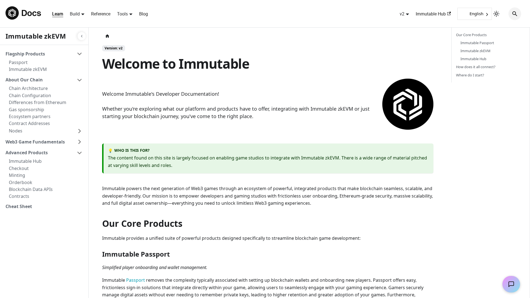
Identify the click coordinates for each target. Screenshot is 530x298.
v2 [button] (402, 14)
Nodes (15, 131)
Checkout (19, 168)
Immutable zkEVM (28, 69)
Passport (18, 62)
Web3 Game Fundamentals (35, 142)
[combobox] (474, 14)
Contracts (19, 196)
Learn (57, 14)
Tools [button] (122, 14)
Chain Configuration (30, 95)
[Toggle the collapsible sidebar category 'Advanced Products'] (79, 153)
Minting (17, 175)
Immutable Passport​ (477, 42)
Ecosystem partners (30, 116)
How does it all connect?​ (475, 66)
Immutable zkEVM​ (475, 50)
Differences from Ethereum (37, 102)
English (476, 13)
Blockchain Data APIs (31, 189)
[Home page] (107, 36)
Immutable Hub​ (473, 58)
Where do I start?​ (470, 75)
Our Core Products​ (471, 34)
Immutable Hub (431, 14)
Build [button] (75, 14)
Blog (143, 14)
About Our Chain (24, 80)
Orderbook (20, 182)
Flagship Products (25, 54)
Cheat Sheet (19, 206)
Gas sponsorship (26, 110)
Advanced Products (27, 153)
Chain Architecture (28, 88)
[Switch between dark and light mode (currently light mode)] (496, 13)
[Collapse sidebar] (81, 36)
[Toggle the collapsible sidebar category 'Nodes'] (79, 131)
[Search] (514, 13)
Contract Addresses (29, 123)
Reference (100, 14)
